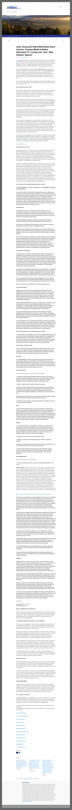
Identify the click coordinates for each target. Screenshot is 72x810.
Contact (16, 36)
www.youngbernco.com (21, 144)
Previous (9, 40)
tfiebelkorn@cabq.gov (21, 737)
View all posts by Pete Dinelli (27, 801)
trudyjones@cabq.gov (21, 741)
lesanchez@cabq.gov (21, 713)
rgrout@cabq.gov (20, 744)
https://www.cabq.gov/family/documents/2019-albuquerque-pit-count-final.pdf (33, 494)
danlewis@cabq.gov (20, 728)
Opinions (25, 778)
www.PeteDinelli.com (22, 84)
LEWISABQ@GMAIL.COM (22, 731)
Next (63, 40)
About (12, 36)
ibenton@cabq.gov (20, 719)
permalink (37, 778)
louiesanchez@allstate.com (22, 716)
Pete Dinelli (26, 57)
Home (8, 36)
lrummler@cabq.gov (20, 747)
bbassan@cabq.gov (20, 725)
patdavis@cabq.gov (20, 734)
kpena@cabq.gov (20, 722)
